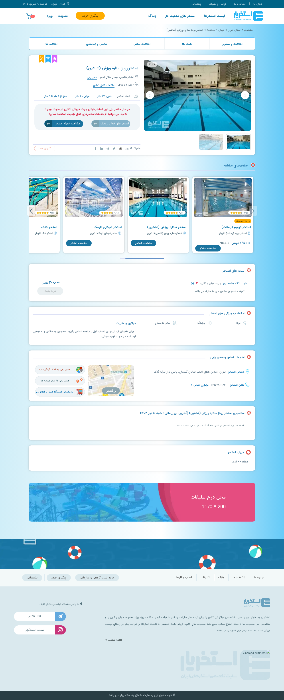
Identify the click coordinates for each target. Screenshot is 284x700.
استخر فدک (49, 227)
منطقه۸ (211, 30)
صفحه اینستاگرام (35, 630)
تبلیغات (205, 577)
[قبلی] (245, 95)
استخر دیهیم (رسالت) (236, 227)
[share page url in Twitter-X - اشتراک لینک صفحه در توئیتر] (113, 148)
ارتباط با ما (240, 4)
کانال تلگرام (34, 616)
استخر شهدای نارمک (108, 227)
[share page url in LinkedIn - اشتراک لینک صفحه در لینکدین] (101, 148)
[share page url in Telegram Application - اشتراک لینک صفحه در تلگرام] (107, 148)
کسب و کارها (184, 577)
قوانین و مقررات (217, 4)
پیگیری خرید (90, 15)
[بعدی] (150, 95)
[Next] (31, 211)
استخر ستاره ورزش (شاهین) (166, 227)
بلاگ (221, 577)
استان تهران (234, 30)
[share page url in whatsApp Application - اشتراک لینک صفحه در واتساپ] (120, 148)
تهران (221, 30)
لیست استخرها (214, 16)
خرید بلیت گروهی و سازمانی (97, 577)
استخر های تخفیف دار (180, 16)
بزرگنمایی (111, 391)
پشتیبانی (196, 4)
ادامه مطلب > (113, 640)
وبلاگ (152, 16)
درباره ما (257, 4)
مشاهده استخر (208, 248)
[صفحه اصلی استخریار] (248, 16)
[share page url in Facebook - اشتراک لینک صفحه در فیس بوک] (95, 148)
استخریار (248, 30)
